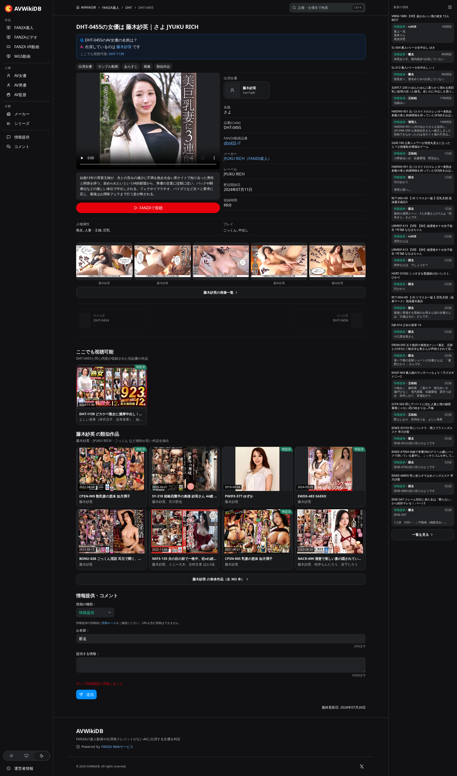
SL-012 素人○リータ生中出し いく (413, 68)
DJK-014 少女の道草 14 (406, 325)
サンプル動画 (108, 66)
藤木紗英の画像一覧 (218, 292)
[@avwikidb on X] (362, 766)
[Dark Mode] (41, 756)
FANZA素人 (24, 27)
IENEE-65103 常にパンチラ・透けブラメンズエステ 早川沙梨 (422, 430)
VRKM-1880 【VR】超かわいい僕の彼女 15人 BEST (420, 18)
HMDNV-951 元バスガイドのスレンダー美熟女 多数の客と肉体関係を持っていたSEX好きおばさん (423, 113)
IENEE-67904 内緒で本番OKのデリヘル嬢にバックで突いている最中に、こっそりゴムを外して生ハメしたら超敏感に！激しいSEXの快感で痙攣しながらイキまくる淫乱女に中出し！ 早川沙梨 (423, 454)
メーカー (22, 114)
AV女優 (20, 75)
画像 (147, 66)
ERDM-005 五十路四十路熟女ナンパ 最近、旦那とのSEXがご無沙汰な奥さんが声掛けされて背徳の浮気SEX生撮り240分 (423, 347)
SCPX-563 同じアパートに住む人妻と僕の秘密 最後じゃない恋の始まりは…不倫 (421, 406)
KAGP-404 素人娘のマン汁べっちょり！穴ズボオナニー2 (423, 374)
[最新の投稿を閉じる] (450, 7)
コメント (22, 146)
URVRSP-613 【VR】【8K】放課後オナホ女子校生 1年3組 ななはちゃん (422, 228)
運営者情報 (23, 768)
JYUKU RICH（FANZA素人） (248, 158)
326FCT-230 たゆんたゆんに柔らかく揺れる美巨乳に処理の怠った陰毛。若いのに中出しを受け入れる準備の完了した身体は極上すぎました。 (423, 89)
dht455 (230, 143)
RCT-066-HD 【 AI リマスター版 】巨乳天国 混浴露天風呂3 (422, 200)
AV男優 (20, 85)
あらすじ (131, 66)
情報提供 (22, 137)
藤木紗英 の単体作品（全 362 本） (218, 579)
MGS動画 (22, 56)
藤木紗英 (124, 46)
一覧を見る (420, 534)
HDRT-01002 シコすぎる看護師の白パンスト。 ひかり (422, 275)
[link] (146, 7)
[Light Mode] (11, 756)
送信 (90, 694)
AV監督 (20, 94)
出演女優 (85, 66)
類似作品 (163, 66)
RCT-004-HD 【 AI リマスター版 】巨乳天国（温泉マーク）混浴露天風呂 (423, 299)
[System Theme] (26, 756)
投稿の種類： (86, 604)
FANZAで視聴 (151, 207)
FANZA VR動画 (26, 46)
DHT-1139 (116, 53)
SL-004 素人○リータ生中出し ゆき (413, 48)
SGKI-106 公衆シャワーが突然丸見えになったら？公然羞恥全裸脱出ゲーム (421, 145)
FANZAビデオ (25, 37)
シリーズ (22, 123)
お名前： (82, 630)
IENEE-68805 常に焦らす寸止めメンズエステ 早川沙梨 (422, 477)
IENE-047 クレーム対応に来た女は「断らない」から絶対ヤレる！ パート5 (422, 501)
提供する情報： (87, 653)
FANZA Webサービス (117, 746)
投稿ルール (109, 623)
